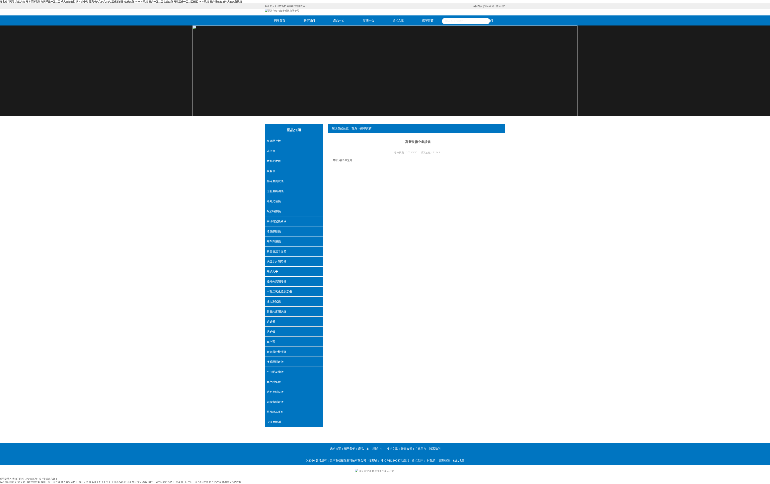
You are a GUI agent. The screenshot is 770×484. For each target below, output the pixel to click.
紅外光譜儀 (274, 201)
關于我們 (309, 20)
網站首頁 (279, 20)
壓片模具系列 (275, 412)
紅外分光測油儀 (276, 281)
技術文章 (398, 20)
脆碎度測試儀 (275, 181)
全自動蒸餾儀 (275, 371)
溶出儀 (271, 151)
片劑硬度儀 (274, 161)
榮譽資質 (428, 20)
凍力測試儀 (274, 301)
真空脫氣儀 (274, 381)
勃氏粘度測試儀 (276, 311)
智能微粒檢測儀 (276, 351)
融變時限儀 (274, 211)
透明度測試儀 (275, 391)
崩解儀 (271, 171)
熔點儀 (271, 331)
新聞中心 (368, 20)
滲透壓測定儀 (275, 361)
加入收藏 (489, 6)
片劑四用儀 (274, 241)
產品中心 (338, 20)
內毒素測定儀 (275, 402)
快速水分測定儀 (276, 261)
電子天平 (272, 271)
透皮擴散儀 (274, 231)
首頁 (354, 128)
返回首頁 (477, 6)
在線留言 (457, 20)
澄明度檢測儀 (275, 191)
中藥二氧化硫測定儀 (279, 291)
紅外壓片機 (274, 141)
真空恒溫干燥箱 (276, 251)
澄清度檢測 (274, 422)
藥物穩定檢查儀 (276, 221)
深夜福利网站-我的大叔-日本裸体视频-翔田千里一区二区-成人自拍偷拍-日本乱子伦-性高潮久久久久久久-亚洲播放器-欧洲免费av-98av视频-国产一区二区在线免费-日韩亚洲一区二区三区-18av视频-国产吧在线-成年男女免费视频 (121, 1)
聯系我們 (500, 6)
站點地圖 (458, 460)
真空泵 (271, 341)
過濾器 (271, 321)
